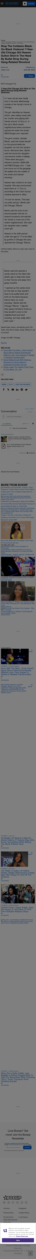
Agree (18, 1240)
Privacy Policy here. (22, 1236)
